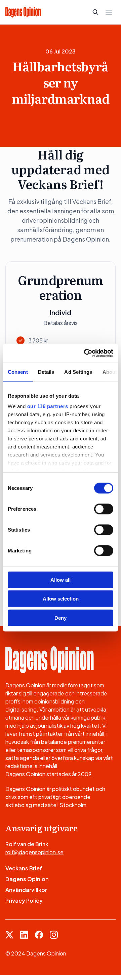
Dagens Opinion (27, 878)
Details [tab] (46, 371)
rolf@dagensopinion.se (34, 852)
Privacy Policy (24, 900)
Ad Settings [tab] (78, 371)
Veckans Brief (23, 868)
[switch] (103, 508)
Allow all (60, 579)
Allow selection (61, 599)
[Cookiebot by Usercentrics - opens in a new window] (85, 353)
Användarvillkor (26, 889)
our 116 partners (47, 406)
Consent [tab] (18, 371)
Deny (60, 617)
